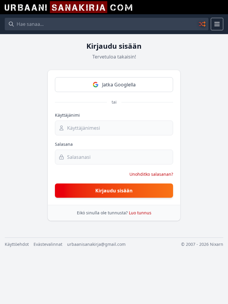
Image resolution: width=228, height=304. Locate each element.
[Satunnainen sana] (202, 24)
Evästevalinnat (48, 244)
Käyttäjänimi (67, 115)
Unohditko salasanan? (151, 174)
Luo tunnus (140, 213)
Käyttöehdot (17, 244)
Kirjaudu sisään (114, 190)
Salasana (64, 144)
